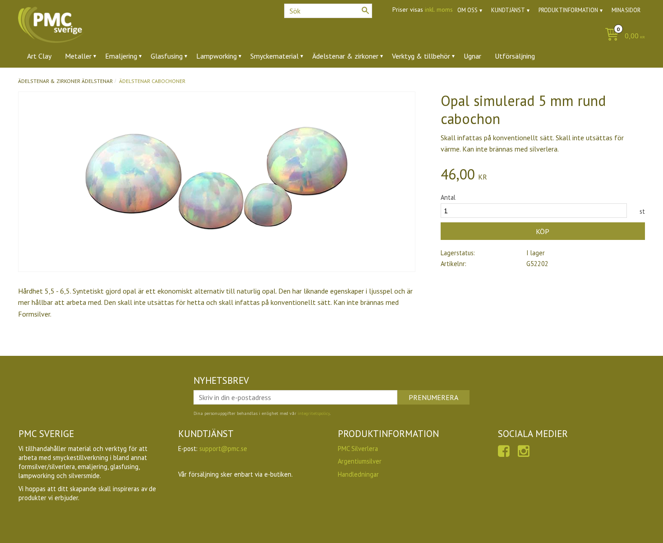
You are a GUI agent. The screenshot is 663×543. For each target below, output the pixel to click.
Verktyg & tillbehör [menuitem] (421, 55)
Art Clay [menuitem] (39, 55)
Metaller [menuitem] (78, 55)
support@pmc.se (223, 448)
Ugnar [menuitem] (472, 55)
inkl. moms (439, 9)
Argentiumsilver (360, 461)
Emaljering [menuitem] (121, 55)
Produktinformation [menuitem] (568, 10)
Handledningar (358, 474)
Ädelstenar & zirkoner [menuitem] (345, 55)
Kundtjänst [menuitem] (508, 10)
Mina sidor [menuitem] (626, 10)
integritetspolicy (314, 413)
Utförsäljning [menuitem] (515, 55)
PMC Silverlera (358, 448)
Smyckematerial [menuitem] (274, 55)
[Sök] (365, 10)
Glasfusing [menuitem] (167, 55)
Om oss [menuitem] (467, 10)
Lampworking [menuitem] (216, 55)
